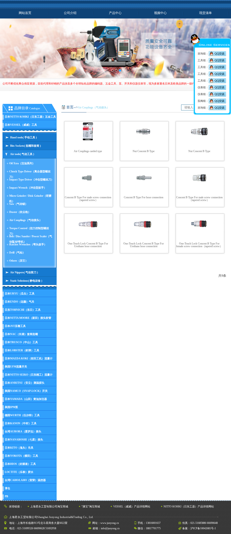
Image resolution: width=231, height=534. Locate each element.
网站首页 (25, 13)
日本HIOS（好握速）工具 (20, 464)
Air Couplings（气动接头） (25, 220)
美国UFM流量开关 (16, 366)
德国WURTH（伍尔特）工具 (22, 415)
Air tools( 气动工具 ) (22, 154)
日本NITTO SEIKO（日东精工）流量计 (29, 374)
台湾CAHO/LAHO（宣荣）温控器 (25, 480)
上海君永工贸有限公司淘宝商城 (49, 506)
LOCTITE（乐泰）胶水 (19, 472)
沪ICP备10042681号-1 (203, 528)
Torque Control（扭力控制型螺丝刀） (29, 230)
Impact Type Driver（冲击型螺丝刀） (31, 179)
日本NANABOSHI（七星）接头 (24, 439)
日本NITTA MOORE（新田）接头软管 (28, 317)
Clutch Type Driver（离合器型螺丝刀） (30, 173)
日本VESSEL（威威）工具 (21, 124)
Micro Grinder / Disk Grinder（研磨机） (30, 197)
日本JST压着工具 (15, 326)
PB (6, 496)
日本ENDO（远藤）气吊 (19, 301)
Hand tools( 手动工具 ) (23, 137)
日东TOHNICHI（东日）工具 (23, 309)
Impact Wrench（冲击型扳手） (27, 187)
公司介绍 (70, 13)
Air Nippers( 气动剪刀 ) (24, 272)
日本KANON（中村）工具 (21, 423)
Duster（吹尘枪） (20, 212)
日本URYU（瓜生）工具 (20, 293)
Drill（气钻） (17, 252)
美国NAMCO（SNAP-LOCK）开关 (26, 391)
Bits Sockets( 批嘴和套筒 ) (25, 145)
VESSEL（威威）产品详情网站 (131, 506)
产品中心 (115, 13)
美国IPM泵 (11, 407)
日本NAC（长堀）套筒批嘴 (21, 334)
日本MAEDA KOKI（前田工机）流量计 (29, 358)
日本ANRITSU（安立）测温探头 (24, 382)
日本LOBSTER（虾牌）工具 (22, 350)
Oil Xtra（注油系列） (22, 163)
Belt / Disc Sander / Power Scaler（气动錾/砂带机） (30, 238)
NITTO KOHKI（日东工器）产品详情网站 (189, 506)
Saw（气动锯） (18, 203)
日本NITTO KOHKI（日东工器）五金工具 (30, 116)
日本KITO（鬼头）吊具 (19, 447)
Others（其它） (18, 260)
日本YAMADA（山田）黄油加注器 (26, 399)
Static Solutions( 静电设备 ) (26, 280)
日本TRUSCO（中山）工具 (21, 342)
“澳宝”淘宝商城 (90, 506)
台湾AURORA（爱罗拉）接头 (23, 431)
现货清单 (205, 13)
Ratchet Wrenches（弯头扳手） (28, 244)
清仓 (7, 488)
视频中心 (160, 13)
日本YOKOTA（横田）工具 (21, 455)
